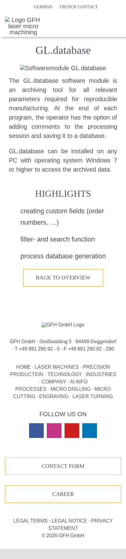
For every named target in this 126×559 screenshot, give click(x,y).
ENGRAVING (54, 396)
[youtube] (72, 430)
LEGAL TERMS (30, 520)
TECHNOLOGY (64, 374)
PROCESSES (30, 389)
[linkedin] (89, 430)
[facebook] (36, 430)
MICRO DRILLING (70, 389)
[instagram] (54, 430)
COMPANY (54, 381)
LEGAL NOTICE (69, 520)
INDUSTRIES (101, 374)
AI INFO (78, 381)
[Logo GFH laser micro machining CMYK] (23, 20)
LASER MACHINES (57, 367)
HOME (23, 367)
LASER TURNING (92, 396)
